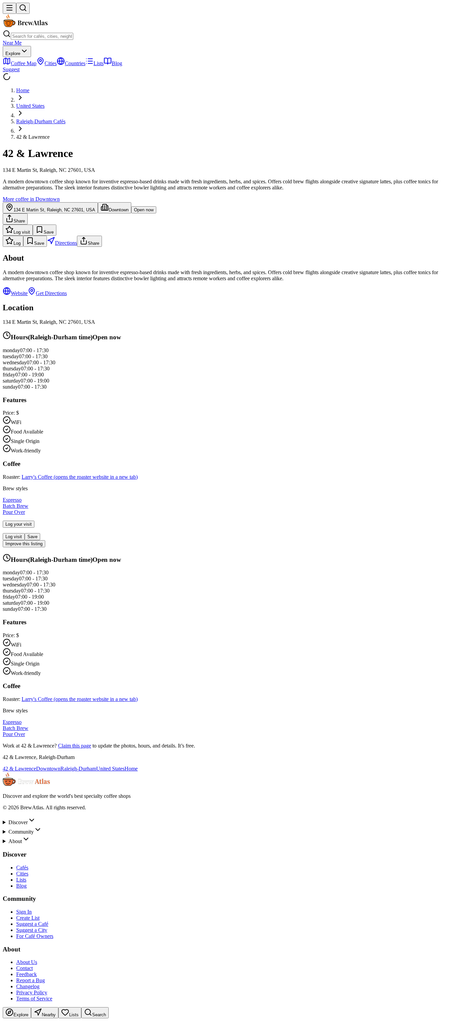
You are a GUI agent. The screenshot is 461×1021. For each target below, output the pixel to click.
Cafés (22, 867)
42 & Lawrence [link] (33, 137)
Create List (27, 918)
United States (30, 106)
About (15, 841)
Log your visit (18, 524)
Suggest (11, 69)
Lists (21, 880)
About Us (26, 962)
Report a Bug (30, 980)
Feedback (26, 974)
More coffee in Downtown (31, 199)
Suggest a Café (32, 924)
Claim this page (74, 746)
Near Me (12, 43)
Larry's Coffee (80, 477)
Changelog (27, 986)
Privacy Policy (31, 992)
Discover (18, 822)
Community (21, 832)
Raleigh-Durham (78, 768)
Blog (21, 886)
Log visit (21, 232)
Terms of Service (34, 998)
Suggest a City (31, 930)
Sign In (24, 912)
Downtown (48, 768)
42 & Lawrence (19, 768)
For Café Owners (34, 936)
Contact (24, 968)
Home (22, 90)
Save (49, 232)
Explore (12, 53)
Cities (22, 873)
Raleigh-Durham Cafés (40, 121)
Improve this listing (24, 543)
